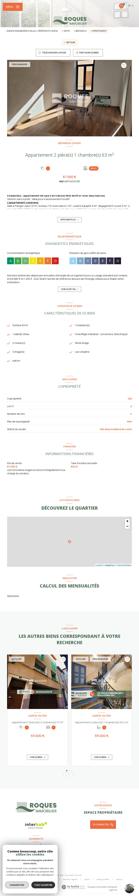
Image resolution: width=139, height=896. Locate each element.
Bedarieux (81, 31)
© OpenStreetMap (123, 565)
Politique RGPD (103, 879)
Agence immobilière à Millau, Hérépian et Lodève (32, 30)
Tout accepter (43, 884)
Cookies (119, 879)
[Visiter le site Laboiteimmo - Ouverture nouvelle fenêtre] (75, 887)
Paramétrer (17, 884)
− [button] (127, 526)
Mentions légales (70, 879)
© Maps (109, 565)
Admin (87, 879)
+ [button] (127, 521)
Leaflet (99, 565)
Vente (67, 31)
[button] (73, 775)
